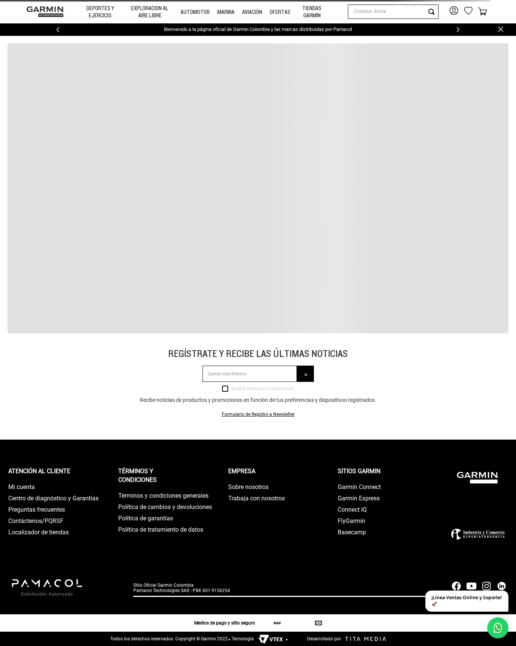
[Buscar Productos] (432, 11)
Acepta (262, 388)
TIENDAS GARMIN (311, 12)
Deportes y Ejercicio (100, 12)
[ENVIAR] (305, 374)
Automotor (195, 11)
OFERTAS (280, 11)
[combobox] (393, 12)
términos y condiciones (270, 388)
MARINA (226, 11)
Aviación (252, 11)
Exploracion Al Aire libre (149, 12)
